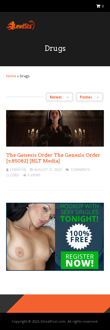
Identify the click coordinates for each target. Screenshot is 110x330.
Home (11, 76)
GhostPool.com (53, 321)
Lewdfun (18, 169)
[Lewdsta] (20, 28)
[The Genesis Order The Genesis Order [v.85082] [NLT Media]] (55, 145)
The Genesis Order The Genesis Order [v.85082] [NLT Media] (53, 158)
